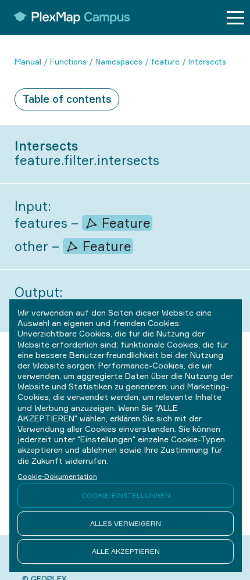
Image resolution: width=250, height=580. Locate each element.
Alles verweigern (125, 523)
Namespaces (118, 61)
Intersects (207, 61)
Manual (28, 61)
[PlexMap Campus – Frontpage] (68, 17)
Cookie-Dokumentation (57, 476)
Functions (68, 61)
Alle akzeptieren (126, 551)
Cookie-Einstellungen (125, 495)
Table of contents (67, 98)
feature (165, 61)
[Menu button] (235, 17)
